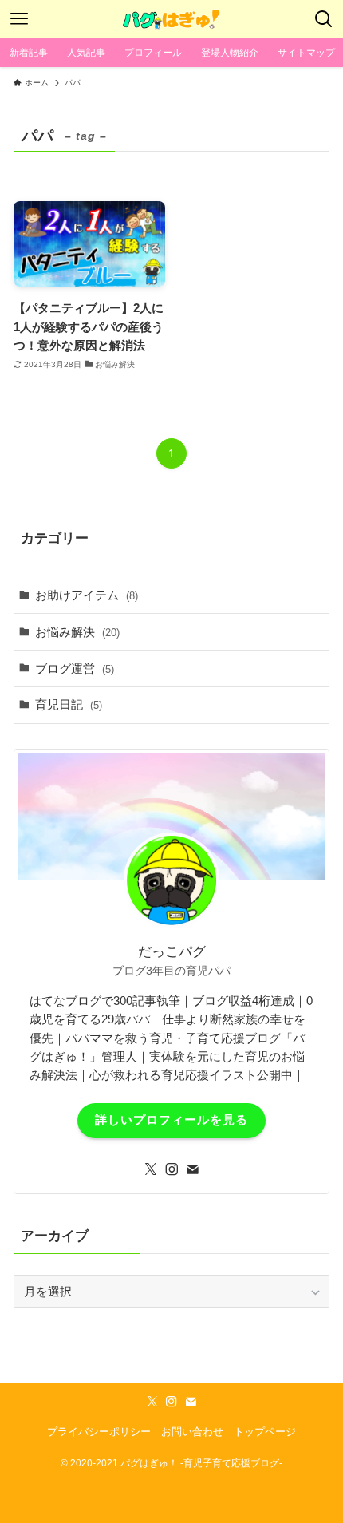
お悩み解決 (77, 632)
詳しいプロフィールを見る (171, 1120)
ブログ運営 (74, 668)
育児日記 (68, 704)
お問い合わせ (192, 1432)
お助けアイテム (86, 595)
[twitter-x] (151, 1169)
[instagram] (171, 1169)
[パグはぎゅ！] (171, 19)
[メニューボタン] (19, 19)
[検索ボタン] (324, 19)
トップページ (265, 1432)
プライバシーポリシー (99, 1432)
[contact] (192, 1169)
